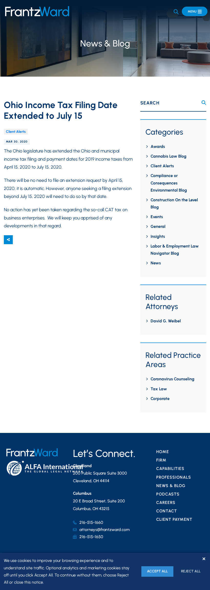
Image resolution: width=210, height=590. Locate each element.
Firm (161, 460)
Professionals (173, 477)
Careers (165, 502)
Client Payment (174, 519)
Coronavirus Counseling (172, 378)
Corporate (160, 398)
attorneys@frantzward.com (104, 529)
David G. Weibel (166, 320)
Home (162, 451)
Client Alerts (16, 131)
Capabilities (170, 468)
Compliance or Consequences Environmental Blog (169, 182)
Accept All (157, 571)
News (156, 263)
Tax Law (159, 388)
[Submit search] (204, 103)
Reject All (191, 571)
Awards (158, 146)
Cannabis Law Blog (168, 156)
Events (157, 216)
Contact (166, 511)
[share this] (8, 239)
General (158, 226)
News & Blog (170, 485)
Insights (158, 236)
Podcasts (168, 494)
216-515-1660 (91, 522)
